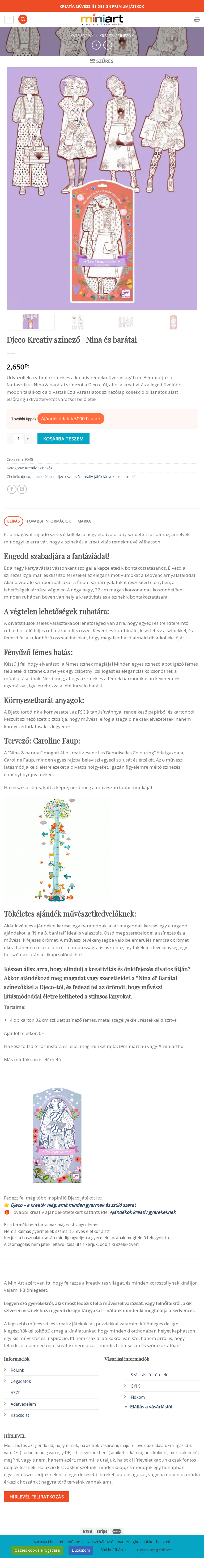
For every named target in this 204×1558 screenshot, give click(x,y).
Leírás (13, 521)
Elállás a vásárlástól (151, 1407)
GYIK (135, 1386)
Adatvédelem (23, 1404)
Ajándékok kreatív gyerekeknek (143, 1212)
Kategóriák (82, 35)
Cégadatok (21, 1381)
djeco (25, 476)
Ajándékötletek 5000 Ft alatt (71, 418)
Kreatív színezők (116, 35)
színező (129, 476)
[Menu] (9, 19)
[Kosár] (197, 19)
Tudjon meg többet (154, 1549)
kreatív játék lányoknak (101, 476)
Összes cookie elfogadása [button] (37, 1550)
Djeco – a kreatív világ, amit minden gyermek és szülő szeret (73, 1205)
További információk (48, 521)
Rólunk (17, 1370)
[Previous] (17, 189)
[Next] (187, 189)
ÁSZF (15, 1393)
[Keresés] (22, 19)
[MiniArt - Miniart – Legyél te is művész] (102, 19)
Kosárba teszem (63, 439)
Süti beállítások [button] (113, 1549)
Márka (84, 521)
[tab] (13, 521)
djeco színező (68, 476)
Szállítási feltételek (149, 1375)
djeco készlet (43, 476)
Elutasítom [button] (81, 1550)
